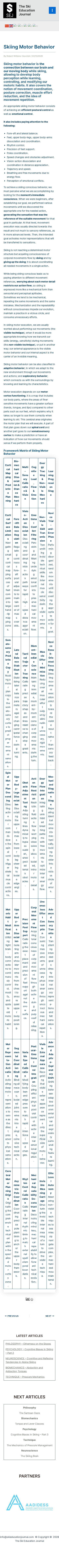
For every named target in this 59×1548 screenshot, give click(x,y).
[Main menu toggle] (52, 10)
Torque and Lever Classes (29, 1423)
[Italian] (26, 25)
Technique (29, 1440)
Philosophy (29, 1407)
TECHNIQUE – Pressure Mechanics (25, 1376)
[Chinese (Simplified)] (7, 25)
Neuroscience (29, 1450)
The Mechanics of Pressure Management (29, 1445)
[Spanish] (35, 25)
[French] (15, 25)
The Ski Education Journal (27, 10)
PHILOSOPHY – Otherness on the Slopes (28, 1343)
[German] (21, 25)
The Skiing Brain (30, 1456)
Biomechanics (29, 1418)
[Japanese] (30, 25)
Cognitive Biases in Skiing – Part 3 (29, 1434)
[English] (11, 25)
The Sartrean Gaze (29, 1413)
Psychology (29, 1429)
